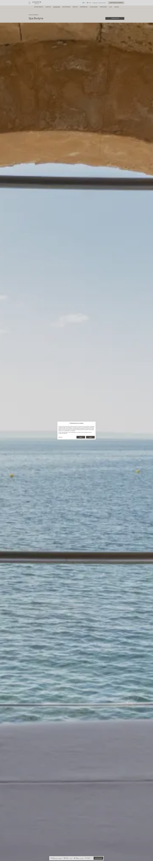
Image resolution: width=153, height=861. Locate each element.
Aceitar (90, 437)
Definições (60, 437)
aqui (63, 432)
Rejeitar (80, 437)
